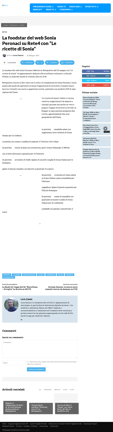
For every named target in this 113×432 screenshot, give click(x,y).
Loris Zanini (18, 55)
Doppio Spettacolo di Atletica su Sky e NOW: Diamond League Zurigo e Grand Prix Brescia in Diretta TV (92, 153)
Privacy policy (44, 426)
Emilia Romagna (29, 275)
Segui (107, 76)
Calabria (16, 275)
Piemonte (69, 275)
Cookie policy (54, 426)
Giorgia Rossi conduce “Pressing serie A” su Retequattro (39, 408)
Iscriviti (106, 85)
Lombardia (51, 275)
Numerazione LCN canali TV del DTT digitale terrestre (65, 424)
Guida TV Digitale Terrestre (38, 424)
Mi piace (106, 71)
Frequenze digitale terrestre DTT (18, 424)
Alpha (65, 389)
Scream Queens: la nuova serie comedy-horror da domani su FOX (61, 288)
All (40, 389)
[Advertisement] (20, 115)
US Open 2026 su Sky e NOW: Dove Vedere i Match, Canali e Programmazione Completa (91, 116)
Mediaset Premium (8, 426)
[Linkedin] (21, 319)
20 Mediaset (48, 389)
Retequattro (8, 277)
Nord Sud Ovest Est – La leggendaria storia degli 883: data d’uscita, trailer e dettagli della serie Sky (92, 129)
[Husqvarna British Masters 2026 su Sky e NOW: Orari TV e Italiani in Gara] (105, 141)
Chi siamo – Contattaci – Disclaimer (27, 426)
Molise (60, 275)
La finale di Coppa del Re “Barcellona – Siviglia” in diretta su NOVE (20, 288)
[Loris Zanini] (5, 55)
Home (6, 25)
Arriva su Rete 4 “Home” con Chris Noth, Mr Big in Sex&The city (64, 408)
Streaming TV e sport (90, 424)
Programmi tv (14, 25)
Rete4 (22, 25)
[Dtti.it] (16, 8)
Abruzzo (6, 275)
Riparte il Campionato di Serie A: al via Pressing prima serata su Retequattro (14, 407)
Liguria (40, 275)
